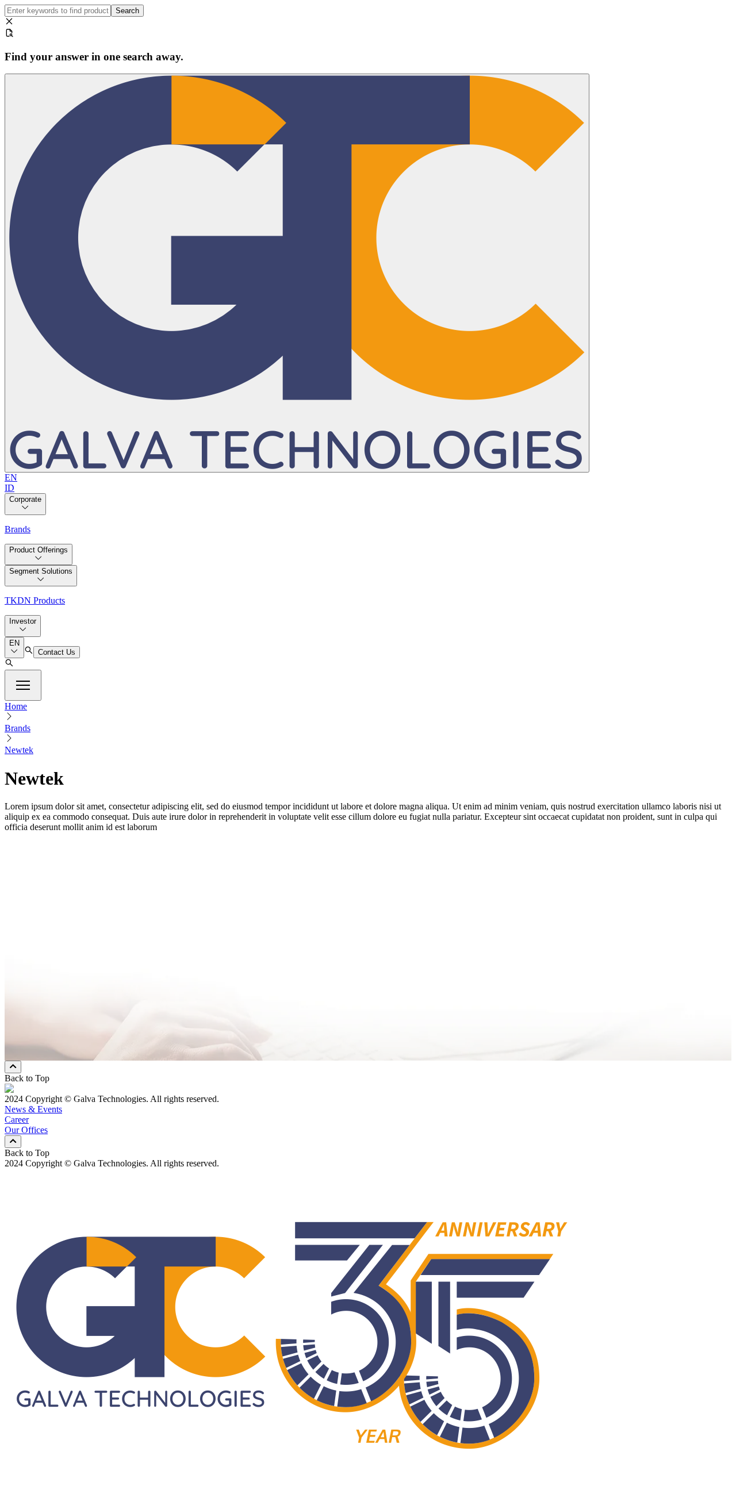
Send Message (51, 1054)
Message (37, 973)
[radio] (26, 1025)
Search (127, 10)
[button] (23, 685)
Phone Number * (53, 949)
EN (11, 477)
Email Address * (52, 937)
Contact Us (56, 652)
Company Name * (55, 925)
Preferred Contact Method (69, 1012)
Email (41, 1022)
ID (9, 488)
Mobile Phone (56, 1033)
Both (40, 1043)
